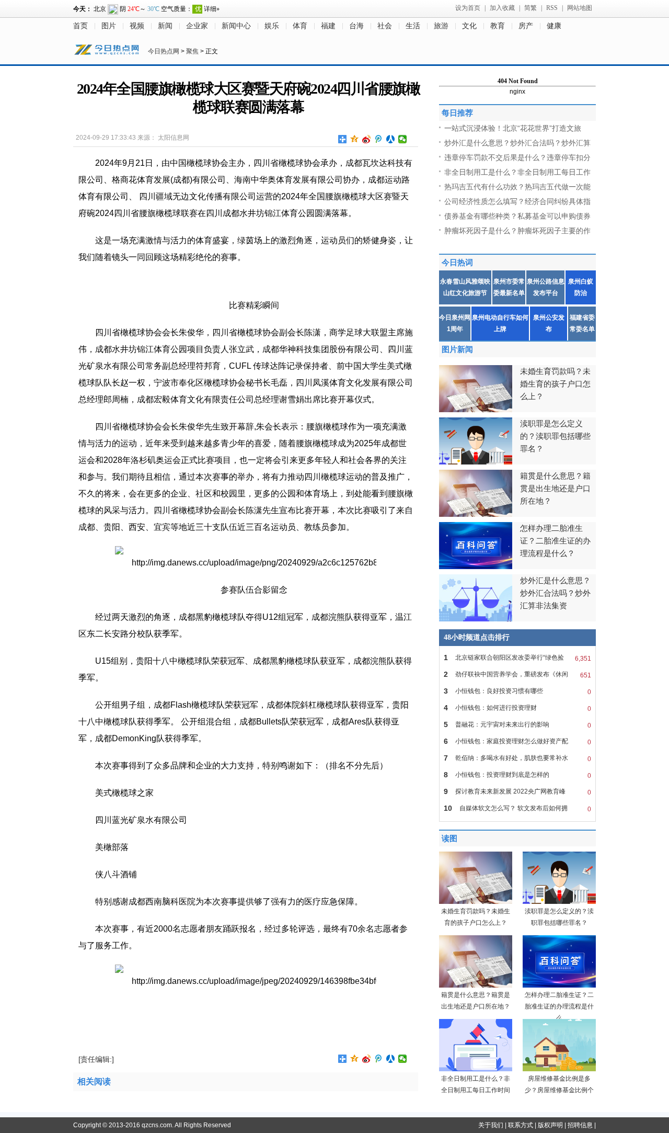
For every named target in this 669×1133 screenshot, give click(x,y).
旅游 (441, 26)
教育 (497, 26)
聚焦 (192, 51)
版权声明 (550, 1125)
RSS (552, 8)
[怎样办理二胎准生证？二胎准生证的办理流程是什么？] (559, 985)
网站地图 (579, 8)
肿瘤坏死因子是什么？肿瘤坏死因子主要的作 (517, 230)
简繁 (530, 8)
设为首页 (467, 8)
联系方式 (520, 1125)
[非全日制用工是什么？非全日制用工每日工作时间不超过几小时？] (475, 1069)
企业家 (197, 26)
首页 (80, 26)
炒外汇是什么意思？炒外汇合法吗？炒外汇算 (517, 143)
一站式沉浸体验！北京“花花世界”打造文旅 (512, 128)
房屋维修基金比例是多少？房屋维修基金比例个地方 (559, 1090)
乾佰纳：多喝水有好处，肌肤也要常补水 (517, 758)
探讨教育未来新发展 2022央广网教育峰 (517, 791)
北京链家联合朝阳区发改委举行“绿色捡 (517, 657)
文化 (469, 26)
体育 (300, 26)
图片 (108, 26)
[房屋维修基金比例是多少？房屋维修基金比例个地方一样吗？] (559, 1069)
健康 (554, 26)
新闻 (165, 26)
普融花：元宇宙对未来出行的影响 (517, 724)
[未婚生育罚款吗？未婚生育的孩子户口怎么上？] (475, 901)
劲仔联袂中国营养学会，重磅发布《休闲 (517, 674)
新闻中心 (236, 26)
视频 (137, 26)
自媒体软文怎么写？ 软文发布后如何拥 (517, 808)
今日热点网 (163, 51)
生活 (413, 26)
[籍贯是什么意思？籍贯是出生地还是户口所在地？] (475, 985)
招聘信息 (580, 1125)
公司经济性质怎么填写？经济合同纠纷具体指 (517, 201)
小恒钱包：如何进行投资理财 (517, 708)
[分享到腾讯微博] (378, 139)
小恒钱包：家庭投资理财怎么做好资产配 (517, 741)
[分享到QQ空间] (354, 139)
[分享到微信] (402, 139)
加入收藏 (502, 8)
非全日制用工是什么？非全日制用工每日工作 (517, 172)
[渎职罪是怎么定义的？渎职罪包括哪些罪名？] (559, 901)
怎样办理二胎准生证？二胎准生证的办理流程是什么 (559, 1006)
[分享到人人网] (390, 139)
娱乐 (271, 26)
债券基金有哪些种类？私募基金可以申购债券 (517, 216)
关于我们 (490, 1125)
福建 (328, 26)
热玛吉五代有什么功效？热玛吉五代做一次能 (517, 187)
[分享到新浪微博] (366, 139)
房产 (525, 26)
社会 (384, 26)
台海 (356, 26)
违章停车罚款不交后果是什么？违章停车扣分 (517, 157)
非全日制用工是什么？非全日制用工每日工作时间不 (475, 1090)
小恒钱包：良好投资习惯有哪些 (517, 691)
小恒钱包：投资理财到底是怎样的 (517, 775)
